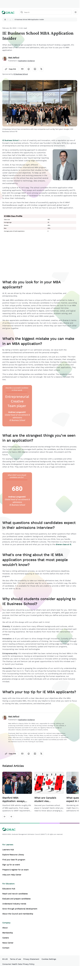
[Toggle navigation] (75, 12)
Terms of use (15, 959)
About (5, 928)
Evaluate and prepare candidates (16, 899)
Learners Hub (8, 850)
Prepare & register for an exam (15, 870)
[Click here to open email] (22, 69)
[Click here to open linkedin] (35, 69)
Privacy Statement (31, 959)
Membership (7, 933)
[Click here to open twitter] (41, 69)
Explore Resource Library (13, 855)
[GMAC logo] (8, 12)
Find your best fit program (13, 860)
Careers (5, 938)
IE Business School (20, 74)
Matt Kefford (13, 57)
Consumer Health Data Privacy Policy (18, 964)
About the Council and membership (17, 914)
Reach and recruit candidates (15, 894)
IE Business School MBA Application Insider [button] (29, 19)
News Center (7, 943)
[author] (4, 59)
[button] (5, 19)
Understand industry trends (14, 904)
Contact (5, 948)
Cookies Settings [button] (49, 959)
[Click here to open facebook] (28, 69)
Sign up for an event (11, 865)
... (10, 19)
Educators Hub (8, 889)
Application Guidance (26, 61)
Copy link (12, 69)
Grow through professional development (19, 909)
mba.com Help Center (11, 875)
